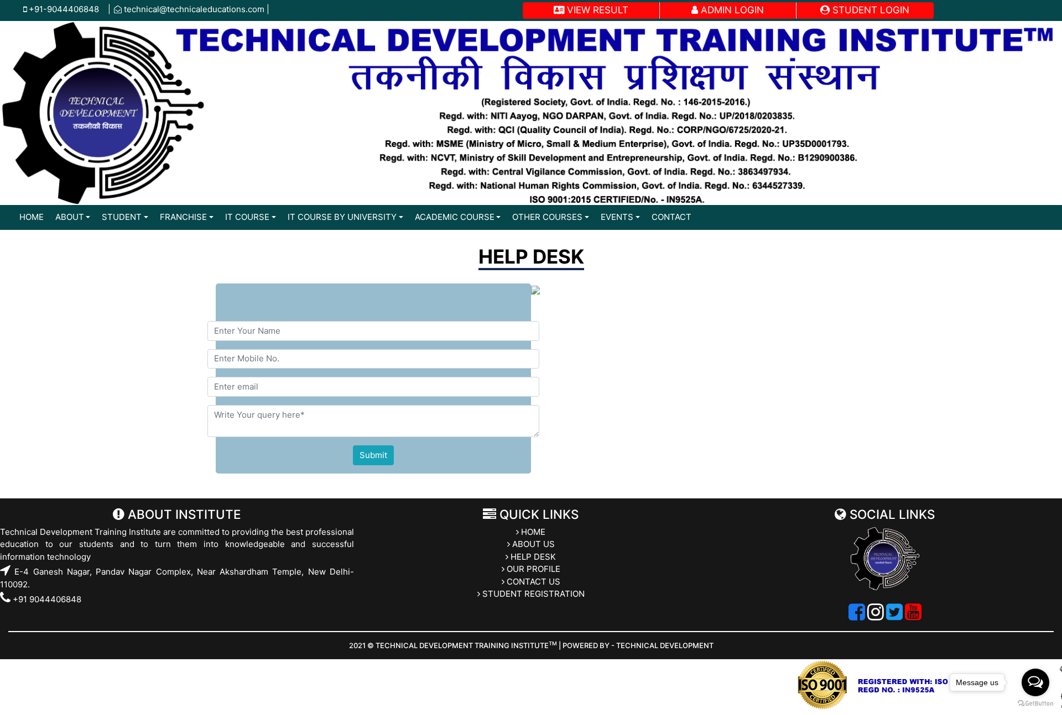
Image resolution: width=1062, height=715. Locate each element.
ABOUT (69, 217)
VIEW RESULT (596, 9)
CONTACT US (532, 581)
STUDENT (122, 217)
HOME (31, 217)
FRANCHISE (183, 217)
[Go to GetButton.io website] (1035, 703)
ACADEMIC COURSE (454, 217)
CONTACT (671, 217)
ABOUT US (532, 544)
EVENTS (617, 217)
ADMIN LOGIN (731, 9)
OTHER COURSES (547, 217)
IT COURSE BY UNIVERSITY (342, 217)
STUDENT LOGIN (869, 9)
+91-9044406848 (67, 9)
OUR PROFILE (532, 569)
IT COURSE (247, 217)
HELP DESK (532, 556)
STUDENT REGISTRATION (532, 593)
